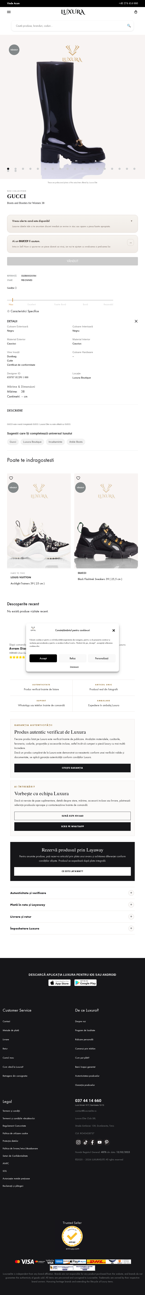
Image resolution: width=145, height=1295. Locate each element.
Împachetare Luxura (24, 928)
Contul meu (8, 1057)
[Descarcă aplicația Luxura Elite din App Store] (59, 982)
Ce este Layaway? (72, 871)
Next (134, 663)
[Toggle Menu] (9, 12)
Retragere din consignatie (15, 1075)
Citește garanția (72, 768)
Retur (5, 1048)
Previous (131, 663)
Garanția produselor (85, 1085)
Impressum (74, 666)
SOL (5, 1170)
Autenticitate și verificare (28, 893)
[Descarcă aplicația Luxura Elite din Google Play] (85, 982)
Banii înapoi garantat (85, 1066)
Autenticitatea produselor (87, 1075)
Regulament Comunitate (14, 1125)
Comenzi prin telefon (85, 1048)
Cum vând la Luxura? (13, 1066)
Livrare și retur (20, 916)
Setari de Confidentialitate (15, 1155)
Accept (43, 658)
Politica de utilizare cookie (15, 1133)
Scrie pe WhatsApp (72, 826)
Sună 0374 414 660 (72, 816)
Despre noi (80, 1021)
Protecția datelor (10, 1140)
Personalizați (101, 658)
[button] (113, 630)
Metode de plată (11, 1030)
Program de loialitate (85, 1030)
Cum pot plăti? (82, 1057)
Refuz (73, 658)
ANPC (6, 1163)
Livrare (6, 1039)
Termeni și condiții (11, 1110)
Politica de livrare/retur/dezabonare (20, 1148)
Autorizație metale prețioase (16, 1178)
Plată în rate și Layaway (27, 904)
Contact (6, 1021)
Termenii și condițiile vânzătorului (19, 1118)
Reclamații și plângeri (13, 1185)
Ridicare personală (84, 1039)
